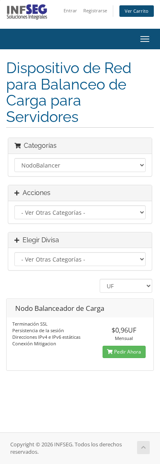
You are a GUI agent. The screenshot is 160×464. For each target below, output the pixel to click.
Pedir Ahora (127, 351)
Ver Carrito (137, 11)
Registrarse (95, 10)
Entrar (70, 10)
